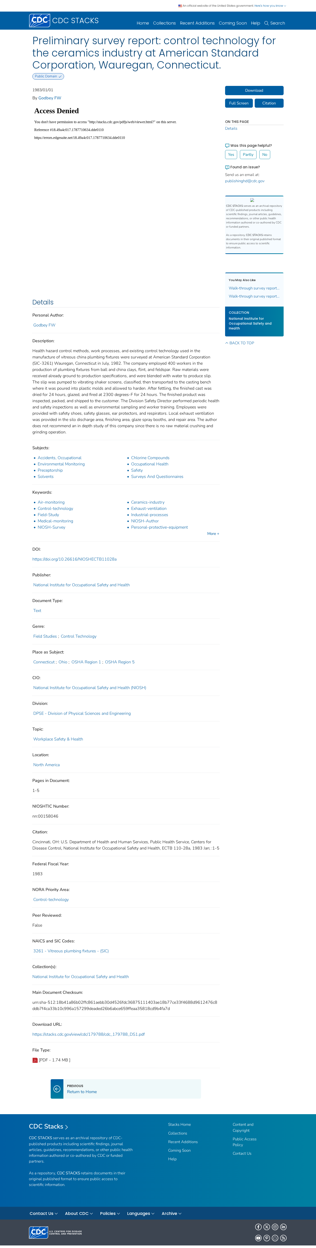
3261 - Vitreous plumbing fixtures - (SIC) (71, 951)
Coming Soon (233, 23)
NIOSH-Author (145, 521)
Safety (137, 470)
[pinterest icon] (266, 1238)
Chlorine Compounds (150, 458)
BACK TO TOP (241, 343)
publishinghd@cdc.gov (245, 181)
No (264, 154)
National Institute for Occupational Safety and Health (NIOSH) (89, 687)
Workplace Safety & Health (58, 739)
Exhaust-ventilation (149, 508)
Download (254, 90)
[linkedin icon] (283, 1227)
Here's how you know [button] (269, 6)
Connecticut (44, 662)
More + (213, 533)
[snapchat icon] (275, 1238)
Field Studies (45, 636)
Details (231, 128)
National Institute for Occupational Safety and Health (81, 585)
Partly (248, 154)
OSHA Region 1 (86, 662)
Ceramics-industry (147, 502)
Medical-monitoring (55, 521)
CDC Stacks (46, 1126)
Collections (164, 23)
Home (143, 23)
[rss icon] (283, 1238)
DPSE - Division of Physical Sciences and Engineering (82, 713)
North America (46, 765)
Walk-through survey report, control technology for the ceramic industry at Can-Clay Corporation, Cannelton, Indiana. (254, 296)
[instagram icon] (275, 1227)
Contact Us (242, 1153)
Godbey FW (49, 98)
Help (255, 23)
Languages (138, 1213)
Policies (108, 1213)
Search (277, 23)
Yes (231, 154)
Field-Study (48, 514)
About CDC (77, 1213)
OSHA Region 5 (120, 662)
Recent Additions (197, 23)
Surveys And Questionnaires (157, 476)
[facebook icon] (258, 1227)
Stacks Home (179, 1124)
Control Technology (78, 636)
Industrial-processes (149, 514)
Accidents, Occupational (59, 458)
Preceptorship (50, 470)
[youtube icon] (258, 1238)
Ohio (63, 662)
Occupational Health (149, 464)
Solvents (46, 476)
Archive (169, 1213)
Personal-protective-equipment (159, 527)
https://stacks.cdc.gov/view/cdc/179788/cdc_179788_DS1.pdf (88, 1034)
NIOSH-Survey (51, 527)
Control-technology (55, 508)
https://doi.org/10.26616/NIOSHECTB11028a (74, 559)
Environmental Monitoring (61, 464)
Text (37, 610)
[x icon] (266, 1227)
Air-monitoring (51, 502)
